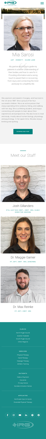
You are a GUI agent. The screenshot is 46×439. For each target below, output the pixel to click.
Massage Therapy (23, 361)
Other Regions (23, 342)
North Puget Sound (23, 333)
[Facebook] (7, 415)
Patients (23, 373)
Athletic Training (23, 364)
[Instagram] (13, 415)
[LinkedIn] (26, 415)
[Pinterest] (38, 415)
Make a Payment (23, 377)
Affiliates (23, 395)
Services (23, 351)
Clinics (23, 329)
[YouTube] (19, 415)
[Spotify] (32, 415)
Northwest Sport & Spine (23, 399)
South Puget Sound (23, 339)
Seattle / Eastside (23, 336)
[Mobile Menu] (42, 3)
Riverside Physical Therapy (23, 402)
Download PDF (23, 131)
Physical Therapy (23, 355)
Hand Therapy (23, 358)
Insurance (23, 380)
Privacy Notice (23, 383)
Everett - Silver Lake (25, 60)
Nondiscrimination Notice (23, 386)
